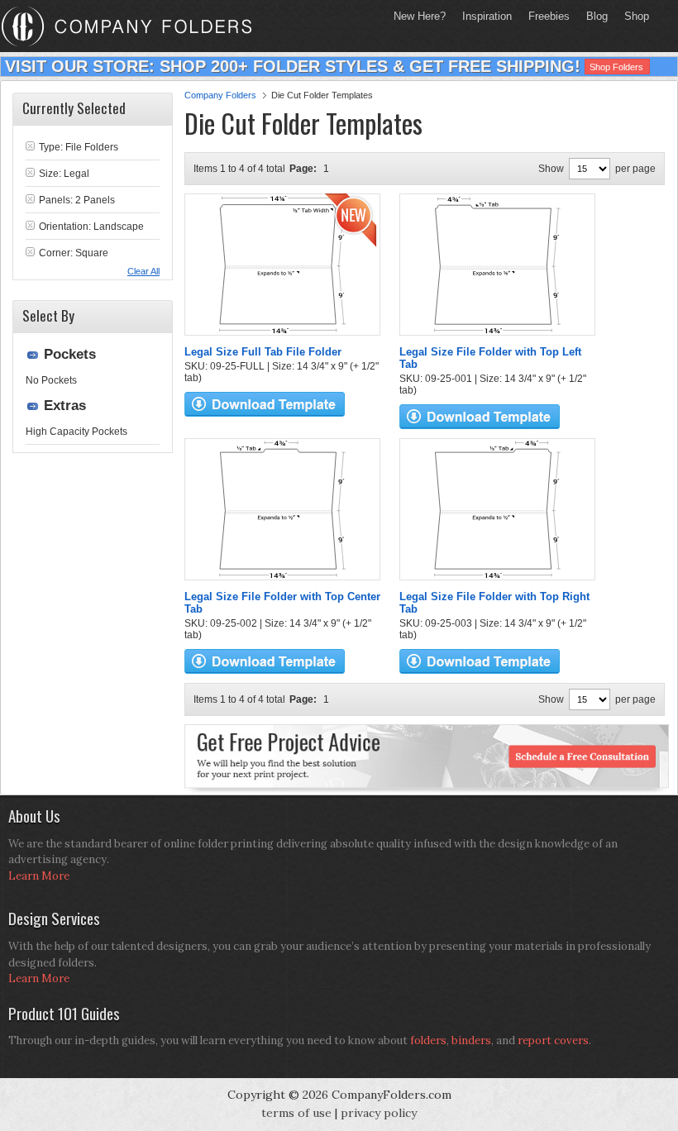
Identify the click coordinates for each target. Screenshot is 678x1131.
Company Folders (220, 95)
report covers (553, 1040)
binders (471, 1040)
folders (428, 1040)
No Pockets (51, 380)
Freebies (545, 16)
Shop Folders (616, 67)
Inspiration (487, 16)
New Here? (420, 16)
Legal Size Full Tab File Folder (262, 352)
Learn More (38, 876)
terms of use (296, 1112)
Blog (597, 16)
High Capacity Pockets (76, 431)
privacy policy (379, 1112)
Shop (632, 16)
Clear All (143, 271)
